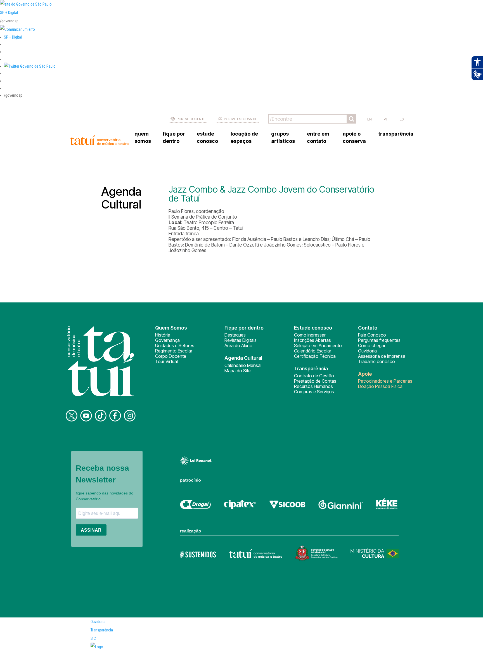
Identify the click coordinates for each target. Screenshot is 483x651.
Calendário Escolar (312, 351)
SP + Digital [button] (13, 37)
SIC (93, 638)
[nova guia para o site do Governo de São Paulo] (17, 29)
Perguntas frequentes (379, 340)
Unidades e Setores (174, 345)
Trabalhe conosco (376, 361)
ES (402, 119)
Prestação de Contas (315, 381)
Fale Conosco (372, 335)
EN (369, 119)
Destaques (235, 335)
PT (386, 119)
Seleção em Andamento (318, 345)
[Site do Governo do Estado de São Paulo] (26, 4)
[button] (30, 66)
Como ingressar (310, 335)
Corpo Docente (170, 356)
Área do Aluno (238, 345)
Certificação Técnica (315, 356)
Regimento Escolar (173, 351)
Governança (167, 340)
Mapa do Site (237, 370)
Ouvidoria (367, 351)
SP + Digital (9, 12)
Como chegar (371, 345)
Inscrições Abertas (312, 340)
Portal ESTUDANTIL (240, 119)
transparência (395, 134)
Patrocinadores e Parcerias (385, 381)
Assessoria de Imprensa (381, 356)
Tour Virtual (166, 361)
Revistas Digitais (240, 340)
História (162, 335)
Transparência (102, 630)
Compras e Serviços (314, 391)
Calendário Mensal (242, 365)
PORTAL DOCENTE (191, 119)
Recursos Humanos (313, 386)
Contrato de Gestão (314, 375)
